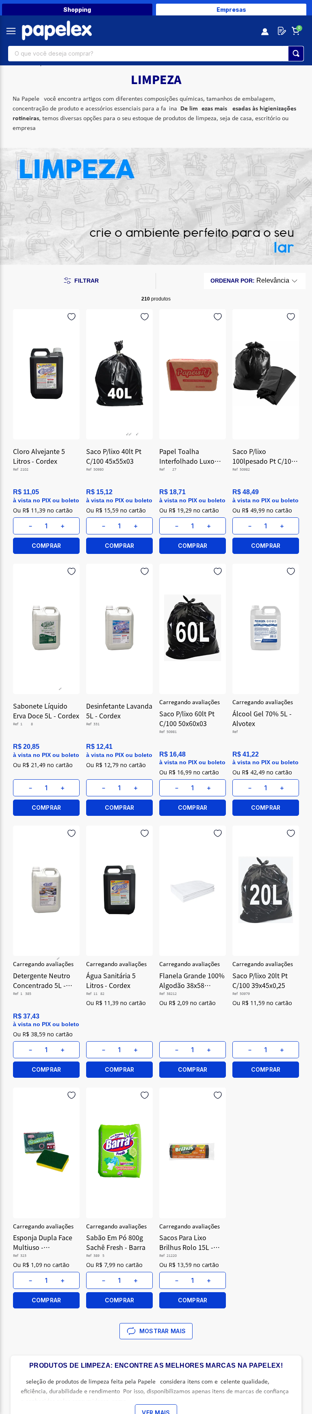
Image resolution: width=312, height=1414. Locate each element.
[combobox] (156, 53)
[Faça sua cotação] (280, 31)
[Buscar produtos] (296, 53)
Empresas (231, 9)
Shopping (77, 9)
